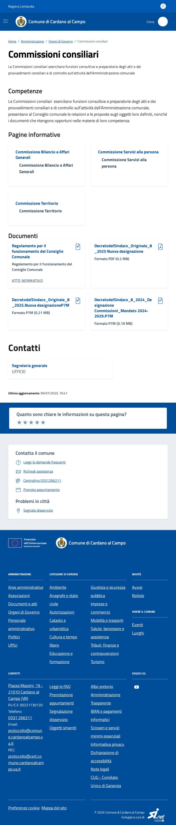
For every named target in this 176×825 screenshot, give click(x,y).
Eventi (137, 625)
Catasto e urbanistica (59, 624)
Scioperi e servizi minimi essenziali (105, 732)
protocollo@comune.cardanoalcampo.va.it (25, 736)
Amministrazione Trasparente (105, 699)
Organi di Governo (24, 612)
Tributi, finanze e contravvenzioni (105, 649)
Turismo (97, 662)
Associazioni (19, 595)
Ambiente (58, 587)
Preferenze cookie (24, 808)
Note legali (100, 769)
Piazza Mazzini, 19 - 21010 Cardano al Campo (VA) (25, 692)
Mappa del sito (54, 808)
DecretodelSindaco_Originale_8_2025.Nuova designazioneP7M (40, 302)
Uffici (12, 645)
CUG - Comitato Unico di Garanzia (106, 781)
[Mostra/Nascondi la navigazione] (5, 21)
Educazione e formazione (61, 657)
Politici (14, 637)
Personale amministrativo (21, 624)
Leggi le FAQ (60, 686)
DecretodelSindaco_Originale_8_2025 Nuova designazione (123, 248)
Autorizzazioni (62, 612)
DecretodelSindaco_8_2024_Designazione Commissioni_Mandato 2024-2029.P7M (123, 308)
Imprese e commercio (100, 608)
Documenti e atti (22, 604)
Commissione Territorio (37, 203)
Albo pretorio (102, 686)
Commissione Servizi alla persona (128, 152)
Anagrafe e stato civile (64, 599)
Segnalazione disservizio (61, 715)
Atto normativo (27, 280)
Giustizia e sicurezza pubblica (108, 591)
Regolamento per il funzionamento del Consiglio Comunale (37, 251)
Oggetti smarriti (63, 728)
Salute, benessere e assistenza (107, 633)
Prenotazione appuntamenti (62, 699)
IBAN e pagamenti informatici (106, 715)
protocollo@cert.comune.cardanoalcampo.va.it (26, 762)
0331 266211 (20, 718)
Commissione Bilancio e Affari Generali (42, 154)
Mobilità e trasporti (107, 620)
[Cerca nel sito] (163, 22)
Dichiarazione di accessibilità (104, 756)
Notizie (138, 595)
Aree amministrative (25, 587)
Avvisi (137, 587)
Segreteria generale (29, 365)
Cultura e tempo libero (63, 641)
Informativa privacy (107, 744)
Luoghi (138, 633)
